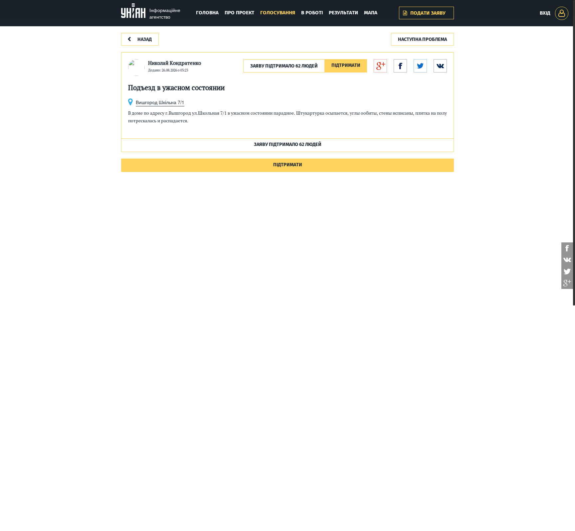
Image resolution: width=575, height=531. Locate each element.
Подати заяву (428, 13)
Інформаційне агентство (164, 13)
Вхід (545, 13)
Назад (144, 40)
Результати (343, 13)
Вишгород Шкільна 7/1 (160, 102)
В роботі (312, 13)
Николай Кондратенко (174, 63)
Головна (207, 13)
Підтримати (345, 65)
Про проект (239, 13)
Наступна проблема (422, 40)
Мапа (370, 13)
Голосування (277, 13)
